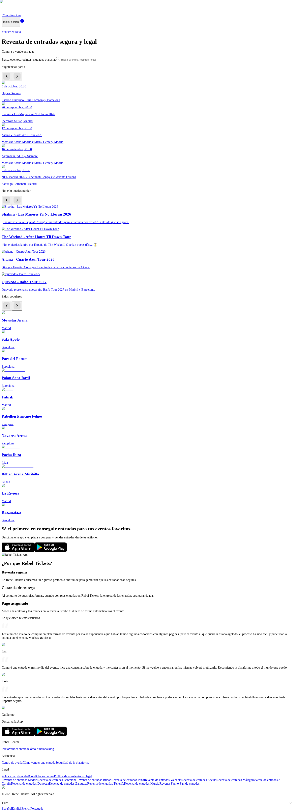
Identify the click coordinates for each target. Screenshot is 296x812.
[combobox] (2, 803)
